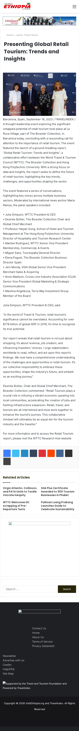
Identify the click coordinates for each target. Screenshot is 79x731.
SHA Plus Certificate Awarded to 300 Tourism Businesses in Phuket (57, 491)
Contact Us (39, 628)
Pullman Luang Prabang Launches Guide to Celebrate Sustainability (57, 505)
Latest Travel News (27, 34)
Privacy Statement (43, 646)
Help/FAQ (9, 669)
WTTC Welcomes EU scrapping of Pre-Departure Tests (16, 505)
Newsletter (9, 655)
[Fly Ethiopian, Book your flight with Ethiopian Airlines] (39, 20)
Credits (7, 664)
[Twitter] (15, 453)
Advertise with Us (13, 660)
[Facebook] (7, 453)
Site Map (8, 673)
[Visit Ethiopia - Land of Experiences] (17, 6)
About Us (38, 637)
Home (9, 34)
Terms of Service (42, 641)
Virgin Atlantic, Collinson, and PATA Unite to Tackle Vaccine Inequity (20, 491)
